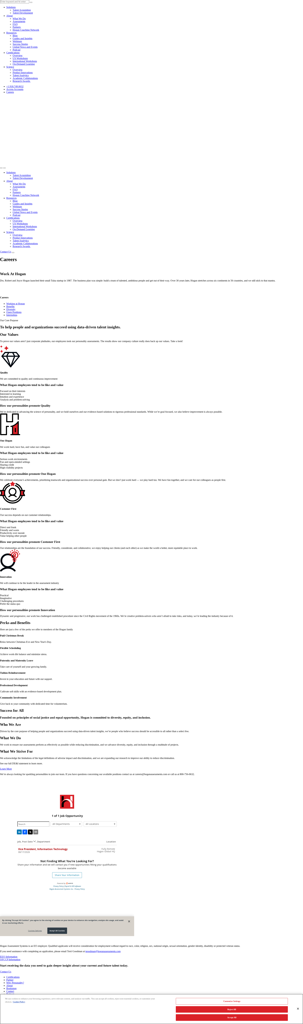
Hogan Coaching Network (26, 30)
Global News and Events (25, 47)
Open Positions (13, 312)
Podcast (16, 49)
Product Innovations (23, 72)
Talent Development (23, 13)
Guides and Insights (22, 38)
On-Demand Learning (24, 64)
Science (10, 67)
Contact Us (5, 251)
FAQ (15, 24)
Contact (10, 991)
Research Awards (22, 81)
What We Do (19, 18)
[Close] (297, 1008)
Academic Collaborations (25, 78)
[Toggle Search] (1, 167)
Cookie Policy (19, 1002)
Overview (18, 55)
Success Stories (20, 44)
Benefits (10, 306)
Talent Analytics (21, 75)
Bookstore (11, 988)
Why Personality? (15, 982)
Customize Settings (231, 1001)
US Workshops (20, 58)
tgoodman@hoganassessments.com (103, 951)
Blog (15, 35)
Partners (17, 27)
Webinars (17, 41)
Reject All (231, 1009)
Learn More (6, 768)
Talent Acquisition (22, 10)
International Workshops (25, 61)
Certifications (13, 52)
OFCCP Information (10, 959)
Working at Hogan (15, 303)
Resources (11, 32)
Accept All (231, 1017)
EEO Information (8, 956)
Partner (9, 980)
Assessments (19, 21)
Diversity (10, 309)
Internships (11, 315)
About (9, 15)
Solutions (11, 7)
